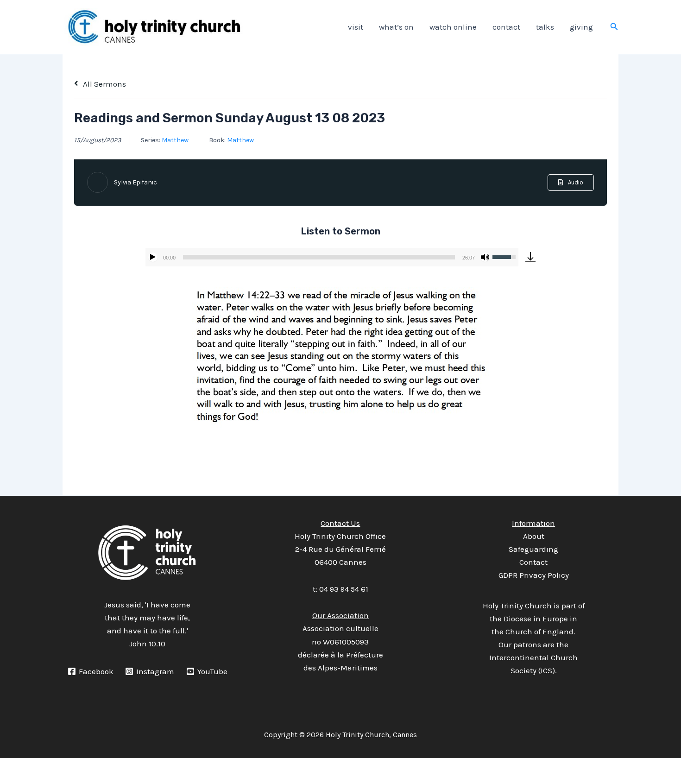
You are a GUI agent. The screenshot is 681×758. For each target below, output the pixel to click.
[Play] (153, 257)
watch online (453, 27)
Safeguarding (533, 549)
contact (506, 27)
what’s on (396, 27)
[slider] (319, 257)
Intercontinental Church (533, 657)
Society (523, 670)
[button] (614, 27)
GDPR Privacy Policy (533, 575)
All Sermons (103, 83)
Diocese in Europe (536, 618)
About (533, 536)
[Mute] (485, 257)
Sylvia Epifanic (135, 182)
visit (355, 27)
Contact (533, 562)
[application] (331, 257)
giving (581, 27)
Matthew (175, 140)
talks (545, 27)
